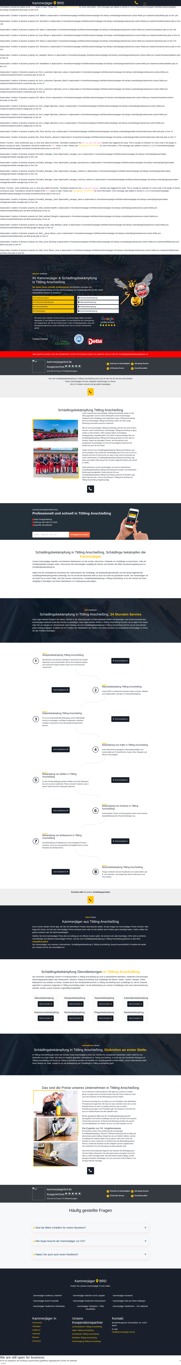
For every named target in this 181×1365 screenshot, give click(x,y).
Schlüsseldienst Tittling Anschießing (87, 1327)
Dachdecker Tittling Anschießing (85, 1334)
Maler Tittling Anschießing (83, 1330)
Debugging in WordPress (68, 7)
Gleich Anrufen (45, 1004)
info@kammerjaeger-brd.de (123, 1332)
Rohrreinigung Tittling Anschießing (86, 1341)
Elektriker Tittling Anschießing (84, 1338)
